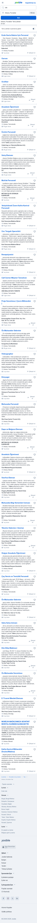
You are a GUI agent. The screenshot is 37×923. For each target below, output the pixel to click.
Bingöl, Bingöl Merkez (8, 798)
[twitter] (12, 898)
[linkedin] (17, 898)
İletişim (4, 860)
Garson (5, 58)
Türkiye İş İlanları (7, 869)
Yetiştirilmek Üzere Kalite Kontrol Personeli (15, 207)
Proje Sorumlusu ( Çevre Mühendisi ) (16, 302)
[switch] (33, 29)
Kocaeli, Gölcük (6, 814)
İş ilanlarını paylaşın (7, 877)
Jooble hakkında (7, 857)
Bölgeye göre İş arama (8, 832)
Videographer (7, 354)
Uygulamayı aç (30, 3)
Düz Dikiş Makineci (9, 648)
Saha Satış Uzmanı (9, 623)
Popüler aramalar (7, 784)
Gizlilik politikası (7, 912)
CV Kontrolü (5, 892)
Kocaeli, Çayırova (7, 822)
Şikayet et (32, 53)
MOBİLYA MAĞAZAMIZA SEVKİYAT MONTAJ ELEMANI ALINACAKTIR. (16, 723)
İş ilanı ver (5, 880)
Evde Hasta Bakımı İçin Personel (15, 35)
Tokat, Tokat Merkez (8, 817)
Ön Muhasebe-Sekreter (11, 331)
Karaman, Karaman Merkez (10, 812)
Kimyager (6, 377)
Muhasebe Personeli (10, 404)
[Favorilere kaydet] (34, 35)
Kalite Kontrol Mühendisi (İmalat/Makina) (12, 750)
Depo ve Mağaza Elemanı (12, 429)
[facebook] (3, 898)
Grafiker (5, 82)
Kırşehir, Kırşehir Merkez (9, 820)
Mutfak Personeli (9, 180)
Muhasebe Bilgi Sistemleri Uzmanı (16, 503)
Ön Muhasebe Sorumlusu (12, 673)
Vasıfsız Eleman (8, 478)
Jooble (13, 919)
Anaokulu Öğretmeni (10, 107)
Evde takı (4, 791)
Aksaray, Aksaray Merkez (9, 806)
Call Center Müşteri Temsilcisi (14, 278)
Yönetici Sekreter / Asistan (13, 528)
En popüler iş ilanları (7, 830)
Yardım (4, 866)
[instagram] (8, 898)
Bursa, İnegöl (5, 809)
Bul (18, 18)
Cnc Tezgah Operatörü (11, 231)
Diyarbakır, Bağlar (7, 804)
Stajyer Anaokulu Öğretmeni (13, 553)
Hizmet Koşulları (7, 907)
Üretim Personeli (9, 132)
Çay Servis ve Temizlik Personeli (15, 576)
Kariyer (4, 863)
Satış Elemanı (7, 155)
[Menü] (3, 3)
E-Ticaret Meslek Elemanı (12, 698)
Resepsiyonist (7, 255)
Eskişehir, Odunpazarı (8, 801)
